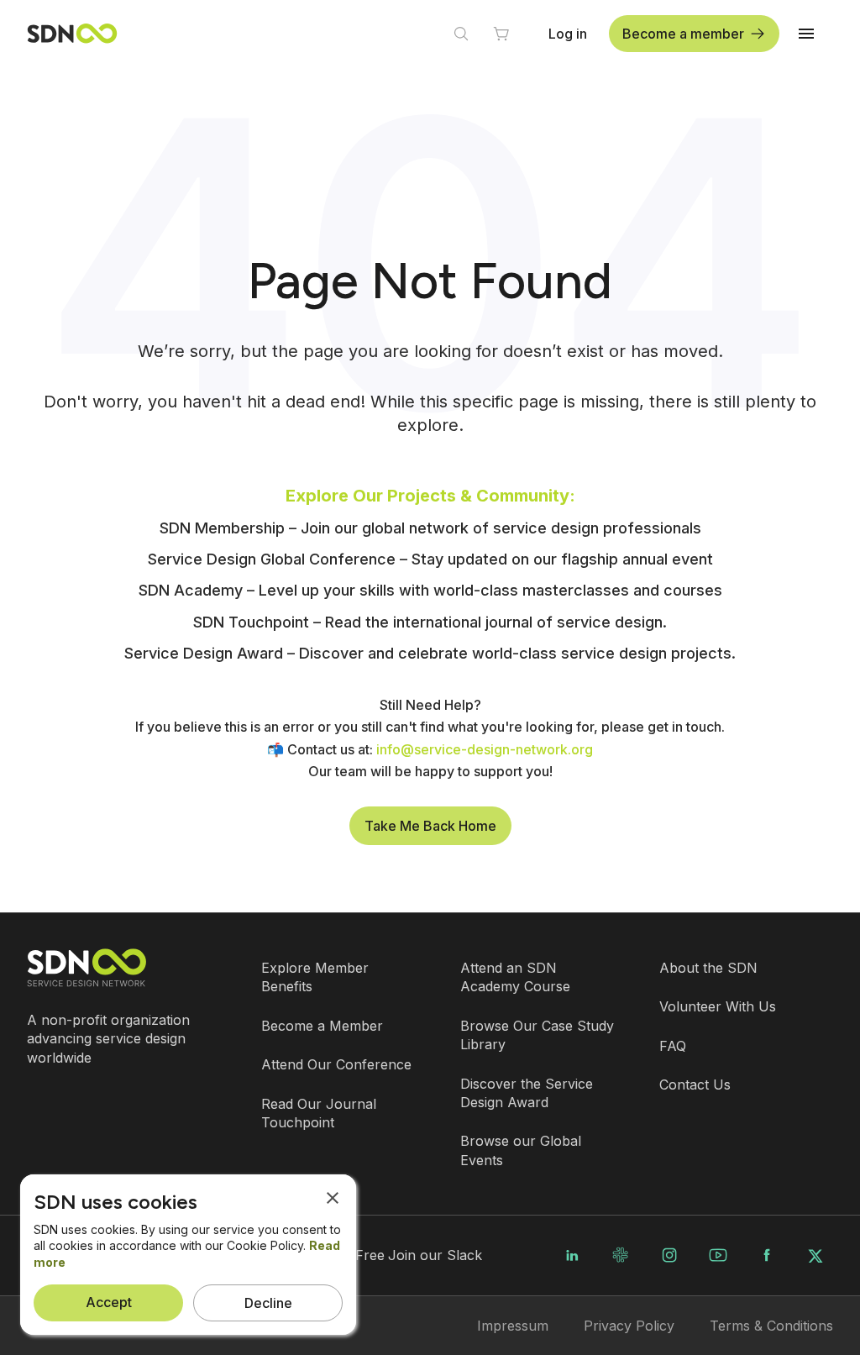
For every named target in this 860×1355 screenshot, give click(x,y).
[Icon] (461, 33)
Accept (109, 1302)
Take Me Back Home (430, 825)
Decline (268, 1303)
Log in (567, 33)
